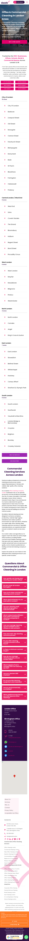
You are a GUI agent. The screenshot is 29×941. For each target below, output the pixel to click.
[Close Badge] (22, 935)
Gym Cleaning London (9, 894)
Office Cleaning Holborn (10, 877)
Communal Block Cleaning (10, 856)
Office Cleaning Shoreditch (10, 871)
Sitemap (14, 939)
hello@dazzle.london (15, 737)
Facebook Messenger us (16, 746)
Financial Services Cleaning (10, 890)
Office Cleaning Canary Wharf (11, 873)
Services (7, 802)
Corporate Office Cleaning (10, 888)
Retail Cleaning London (9, 892)
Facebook (11, 755)
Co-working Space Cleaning (11, 897)
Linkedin (11, 751)
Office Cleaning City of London (11, 868)
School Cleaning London (10, 899)
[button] (14, 579)
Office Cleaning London (10, 847)
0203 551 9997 (13, 732)
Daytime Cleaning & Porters (11, 854)
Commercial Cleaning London (11, 849)
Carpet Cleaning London (10, 863)
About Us (7, 799)
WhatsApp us (12, 742)
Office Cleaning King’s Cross (11, 880)
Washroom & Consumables (11, 858)
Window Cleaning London (10, 860)
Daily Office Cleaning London (11, 852)
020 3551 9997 (10, 833)
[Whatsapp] (26, 937)
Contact (7, 807)
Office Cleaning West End (10, 875)
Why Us (7, 805)
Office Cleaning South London (11, 882)
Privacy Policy (9, 810)
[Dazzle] (5, 2)
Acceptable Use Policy (11, 813)
